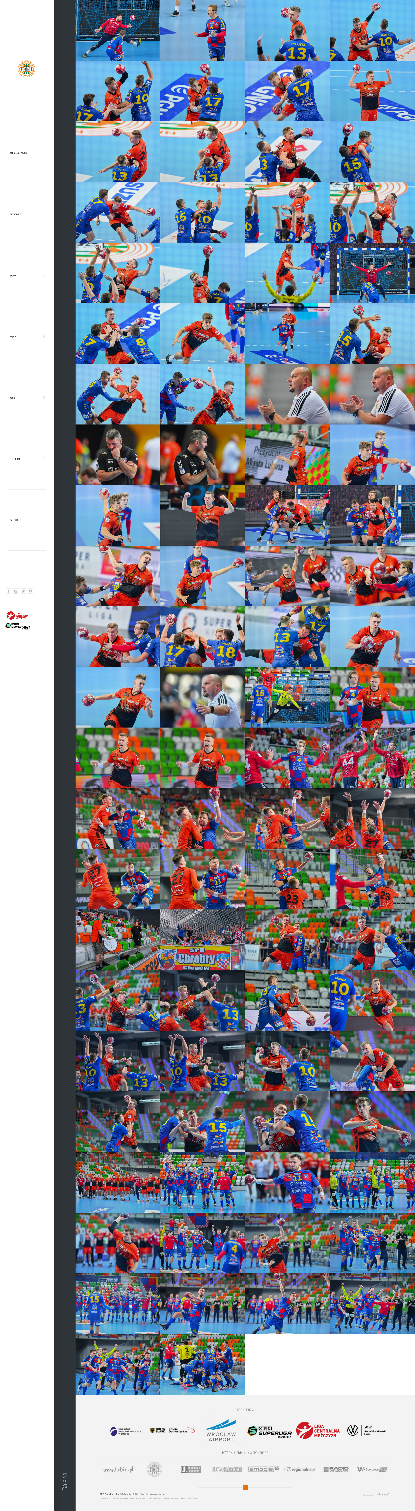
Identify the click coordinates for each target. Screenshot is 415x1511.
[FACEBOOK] (8, 591)
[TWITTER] (23, 591)
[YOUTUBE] (30, 591)
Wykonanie (368, 1494)
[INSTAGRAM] (15, 591)
